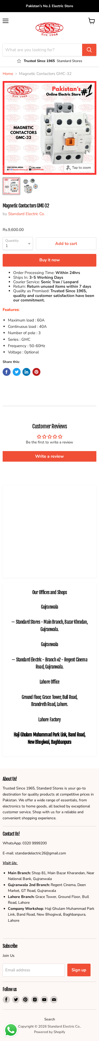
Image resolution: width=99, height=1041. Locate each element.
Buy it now (49, 260)
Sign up (79, 970)
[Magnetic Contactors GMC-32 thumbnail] (30, 186)
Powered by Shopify (49, 1032)
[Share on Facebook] (7, 372)
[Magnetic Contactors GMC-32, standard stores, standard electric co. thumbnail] (11, 186)
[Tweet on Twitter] (17, 372)
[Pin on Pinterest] (36, 372)
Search (49, 1019)
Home (8, 74)
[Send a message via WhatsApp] (11, 1030)
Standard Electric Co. (26, 213)
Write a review (49, 456)
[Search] (89, 50)
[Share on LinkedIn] (26, 372)
